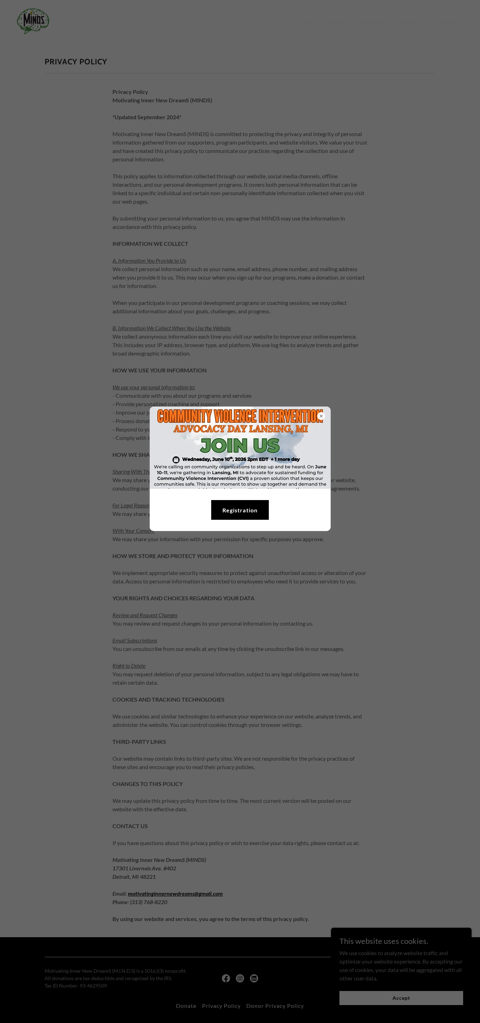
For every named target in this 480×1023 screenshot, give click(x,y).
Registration (239, 510)
